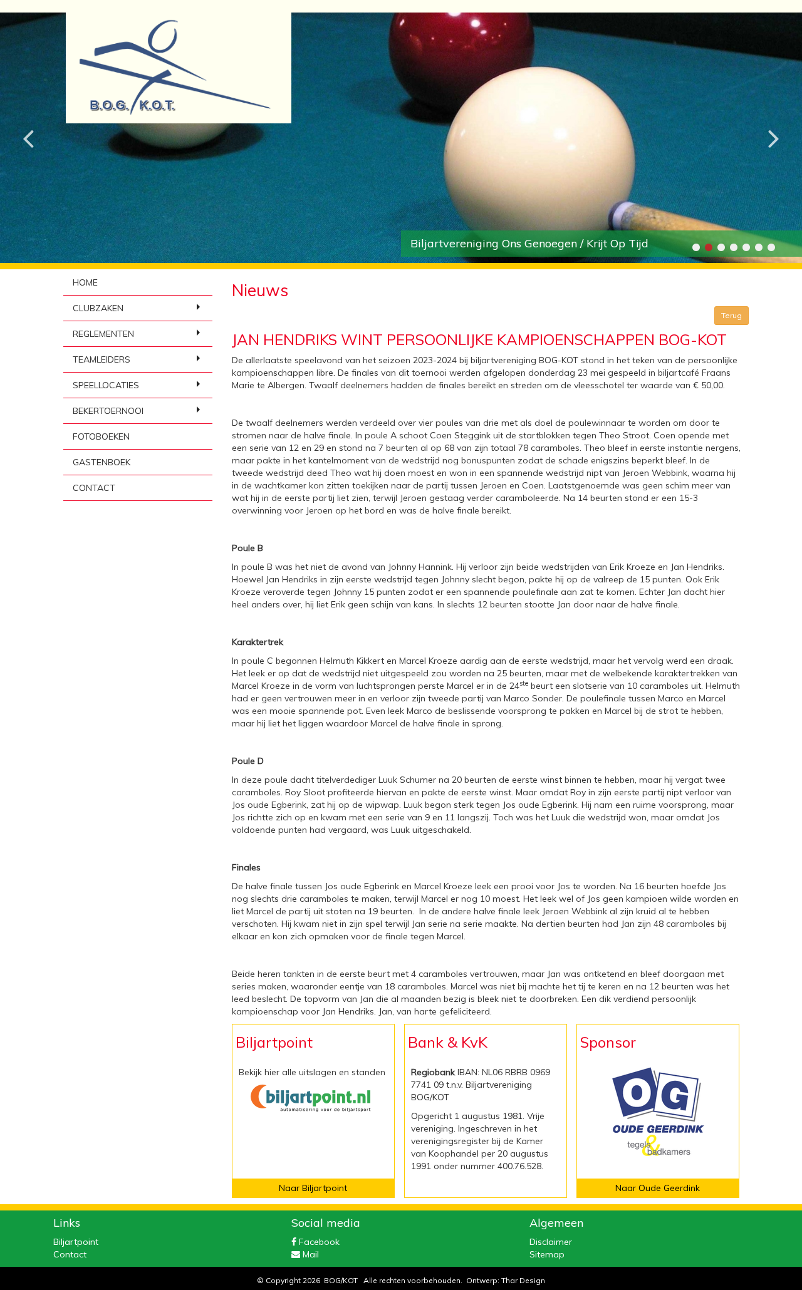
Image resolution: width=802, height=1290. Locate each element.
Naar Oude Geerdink (657, 1188)
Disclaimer (550, 1241)
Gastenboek (101, 462)
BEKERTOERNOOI (108, 410)
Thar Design (523, 1280)
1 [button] (695, 247)
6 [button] (758, 247)
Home (85, 282)
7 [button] (771, 247)
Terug (731, 315)
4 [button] (733, 247)
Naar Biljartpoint (313, 1188)
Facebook (318, 1241)
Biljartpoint (75, 1241)
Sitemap (547, 1254)
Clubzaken (98, 308)
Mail (309, 1254)
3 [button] (720, 247)
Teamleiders (101, 359)
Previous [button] (28, 128)
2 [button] (708, 247)
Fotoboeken (101, 436)
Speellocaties (106, 385)
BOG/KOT (341, 1280)
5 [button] (745, 247)
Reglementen (103, 333)
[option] (401, 138)
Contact (94, 487)
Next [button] (774, 128)
